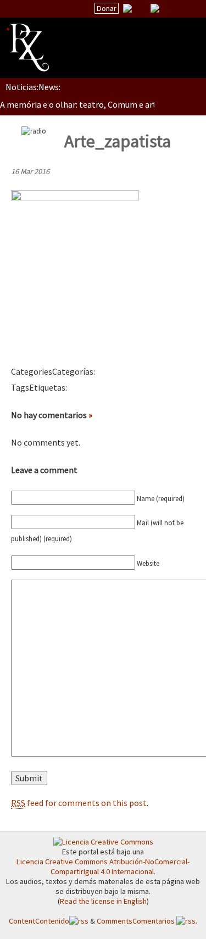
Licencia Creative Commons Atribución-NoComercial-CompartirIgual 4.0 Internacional (103, 866)
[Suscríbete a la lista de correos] (127, 9)
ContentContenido (39, 921)
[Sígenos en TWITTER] (141, 8)
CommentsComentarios (136, 921)
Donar (106, 8)
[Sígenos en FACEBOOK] (168, 8)
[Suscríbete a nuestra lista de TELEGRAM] (155, 8)
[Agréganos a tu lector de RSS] (188, 9)
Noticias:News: (32, 86)
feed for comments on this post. (79, 802)
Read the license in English (103, 901)
